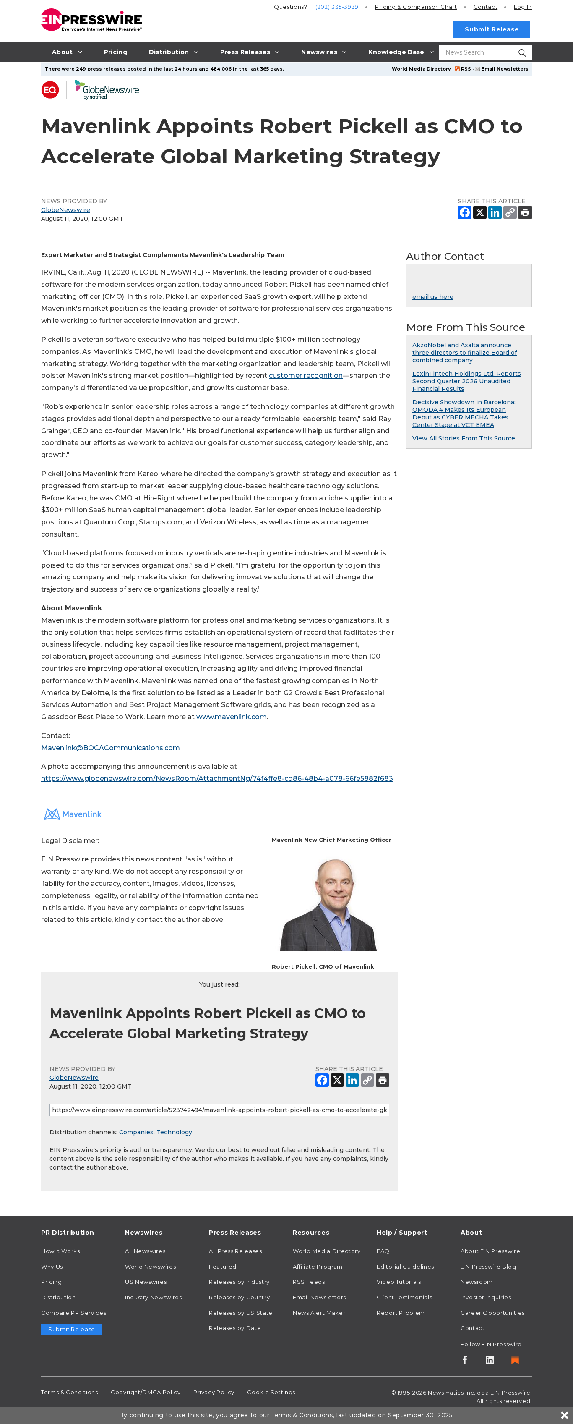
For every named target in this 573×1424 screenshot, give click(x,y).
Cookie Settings (271, 1392)
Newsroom (477, 1281)
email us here (432, 297)
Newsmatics (446, 1392)
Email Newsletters (505, 69)
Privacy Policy (213, 1392)
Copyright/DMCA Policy (145, 1392)
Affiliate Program (318, 1266)
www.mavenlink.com (231, 717)
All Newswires (145, 1251)
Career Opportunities (493, 1312)
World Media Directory (421, 69)
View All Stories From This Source (463, 438)
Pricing (416, 6)
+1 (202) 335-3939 (334, 6)
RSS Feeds (309, 1281)
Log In (523, 6)
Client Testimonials (404, 1297)
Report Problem (401, 1312)
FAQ (383, 1251)
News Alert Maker (319, 1312)
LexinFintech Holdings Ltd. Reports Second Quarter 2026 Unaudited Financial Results (466, 381)
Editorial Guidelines (405, 1266)
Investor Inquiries (486, 1297)
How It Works (60, 1251)
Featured (223, 1266)
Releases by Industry (239, 1281)
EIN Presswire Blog (488, 1266)
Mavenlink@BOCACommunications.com (110, 748)
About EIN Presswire (490, 1251)
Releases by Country (239, 1297)
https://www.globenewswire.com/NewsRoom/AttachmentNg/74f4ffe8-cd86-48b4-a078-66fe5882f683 (217, 779)
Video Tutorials (399, 1281)
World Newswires (150, 1266)
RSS (466, 69)
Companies (136, 1132)
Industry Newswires (153, 1297)
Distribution (58, 1297)
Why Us (52, 1266)
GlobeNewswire (65, 210)
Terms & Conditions (69, 1392)
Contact (485, 6)
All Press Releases (235, 1251)
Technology (174, 1132)
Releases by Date (235, 1328)
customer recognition (306, 376)
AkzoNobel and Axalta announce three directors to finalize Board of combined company (464, 352)
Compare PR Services (73, 1312)
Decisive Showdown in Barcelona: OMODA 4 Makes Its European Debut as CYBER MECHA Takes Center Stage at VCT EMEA (464, 413)
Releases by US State (241, 1312)
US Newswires (146, 1281)
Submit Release (492, 29)
